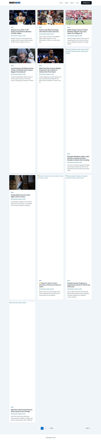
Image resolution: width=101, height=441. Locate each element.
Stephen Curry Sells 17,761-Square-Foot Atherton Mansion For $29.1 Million (21, 31)
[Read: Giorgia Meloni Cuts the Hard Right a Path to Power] (22, 182)
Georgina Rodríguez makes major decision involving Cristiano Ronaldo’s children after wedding (78, 158)
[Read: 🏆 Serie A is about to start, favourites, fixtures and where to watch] (51, 226)
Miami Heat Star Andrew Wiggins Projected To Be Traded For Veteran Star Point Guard (50, 70)
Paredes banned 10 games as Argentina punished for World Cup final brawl (78, 284)
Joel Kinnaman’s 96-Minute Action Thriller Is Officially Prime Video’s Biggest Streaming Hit (22, 70)
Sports (72, 2)
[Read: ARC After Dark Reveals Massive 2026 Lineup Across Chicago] (22, 353)
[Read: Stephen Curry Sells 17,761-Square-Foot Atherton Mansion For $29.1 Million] (22, 17)
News (61, 2)
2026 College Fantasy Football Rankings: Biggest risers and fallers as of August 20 (77, 31)
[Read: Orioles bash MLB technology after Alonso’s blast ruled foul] (51, 17)
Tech (77, 2)
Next (88, 428)
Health (66, 2)
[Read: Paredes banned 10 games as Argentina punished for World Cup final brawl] (79, 226)
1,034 (51, 428)
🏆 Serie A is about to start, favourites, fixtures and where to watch (50, 284)
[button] (86, 3)
